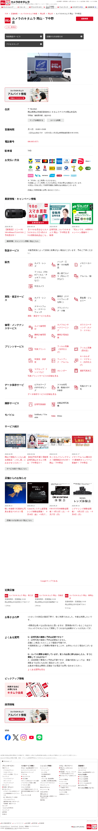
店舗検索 (14, 14)
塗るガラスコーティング (27, 772)
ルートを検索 (55, 120)
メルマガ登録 (93, 1)
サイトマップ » (82, 785)
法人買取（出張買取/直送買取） (49, 780)
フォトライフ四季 (63, 783)
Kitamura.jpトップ (8, 761)
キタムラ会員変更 (83, 778)
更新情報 (42, 800)
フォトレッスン (63, 781)
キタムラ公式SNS (25, 787)
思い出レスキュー (6, 789)
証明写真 (4, 812)
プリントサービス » (8, 766)
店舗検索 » (81, 766)
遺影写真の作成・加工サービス (11, 801)
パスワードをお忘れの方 (85, 783)
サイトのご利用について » (86, 788)
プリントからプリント (9, 799)
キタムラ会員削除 (83, 781)
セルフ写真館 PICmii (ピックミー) (29, 789)
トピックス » (44, 792)
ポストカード (5, 785)
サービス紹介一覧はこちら (17, 469)
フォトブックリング (8, 782)
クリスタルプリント (8, 770)
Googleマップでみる (49, 581)
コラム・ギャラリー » (65, 766)
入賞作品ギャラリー (64, 794)
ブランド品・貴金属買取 (47, 778)
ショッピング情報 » (46, 766)
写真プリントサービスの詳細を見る (43, 376)
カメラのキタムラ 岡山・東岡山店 (81, 597)
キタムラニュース (44, 785)
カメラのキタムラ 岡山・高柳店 (51, 595)
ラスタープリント (7, 772)
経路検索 (84, 19)
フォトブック (5, 776)
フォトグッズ (5, 810)
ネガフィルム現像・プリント (10, 774)
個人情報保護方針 (6, 823)
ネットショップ (44, 768)
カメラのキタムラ (82, 768)
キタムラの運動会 (63, 779)
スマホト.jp (24, 774)
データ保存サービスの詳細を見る (42, 394)
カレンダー (5, 805)
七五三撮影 (25, 778)
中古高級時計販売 (45, 774)
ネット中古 (44, 772)
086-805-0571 (33, 142)
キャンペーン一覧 (44, 789)
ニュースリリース (18, 823)
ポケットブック (7, 780)
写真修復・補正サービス (9, 803)
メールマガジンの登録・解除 (28, 782)
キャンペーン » (44, 787)
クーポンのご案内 (25, 785)
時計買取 (43, 776)
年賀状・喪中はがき (8, 787)
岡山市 (50, 14)
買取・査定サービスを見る (39, 316)
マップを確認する (36, 120)
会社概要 (59, 1)
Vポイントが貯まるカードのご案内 (30, 780)
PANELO (4, 814)
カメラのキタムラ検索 (28, 14)
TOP (6, 14)
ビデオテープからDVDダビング (11, 791)
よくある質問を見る (36, 669)
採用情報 (65, 1)
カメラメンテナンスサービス (28, 770)
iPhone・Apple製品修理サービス (29, 768)
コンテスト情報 (63, 792)
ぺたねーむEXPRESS (7, 808)
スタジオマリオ (26, 776)
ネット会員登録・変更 (83, 1)
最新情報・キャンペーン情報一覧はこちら (22, 241)
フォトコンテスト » (65, 790)
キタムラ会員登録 (83, 776)
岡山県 (42, 14)
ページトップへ (92, 820)
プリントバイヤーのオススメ (47, 782)
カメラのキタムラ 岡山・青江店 (21, 595)
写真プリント (5, 768)
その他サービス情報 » (27, 766)
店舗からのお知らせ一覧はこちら (19, 520)
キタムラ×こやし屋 (26, 795)
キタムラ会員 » (82, 774)
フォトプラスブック (8, 778)
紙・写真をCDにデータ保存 (10, 797)
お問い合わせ (72, 1)
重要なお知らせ (44, 794)
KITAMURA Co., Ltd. (11, 828)
